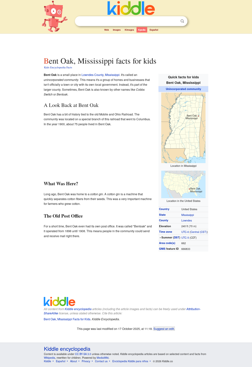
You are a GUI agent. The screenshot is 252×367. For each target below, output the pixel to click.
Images (117, 29)
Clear (175, 21)
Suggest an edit (163, 329)
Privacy (86, 361)
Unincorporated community (183, 89)
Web (106, 29)
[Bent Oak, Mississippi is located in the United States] (183, 184)
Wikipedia (49, 357)
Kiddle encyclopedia (78, 309)
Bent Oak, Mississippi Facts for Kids (67, 319)
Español (154, 29)
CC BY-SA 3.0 (83, 354)
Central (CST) (199, 232)
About (73, 361)
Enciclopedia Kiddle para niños (130, 361)
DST (176, 237)
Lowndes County (92, 75)
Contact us (101, 361)
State (162, 214)
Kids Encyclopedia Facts (58, 67)
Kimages (129, 29)
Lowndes (186, 220)
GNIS (162, 248)
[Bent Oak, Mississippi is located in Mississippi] (183, 127)
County (163, 220)
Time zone (165, 231)
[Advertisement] (126, 44)
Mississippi (187, 215)
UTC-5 (185, 237)
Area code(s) (167, 243)
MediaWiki (103, 357)
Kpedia (142, 29)
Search (182, 21)
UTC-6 (185, 232)
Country (164, 209)
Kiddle (47, 361)
